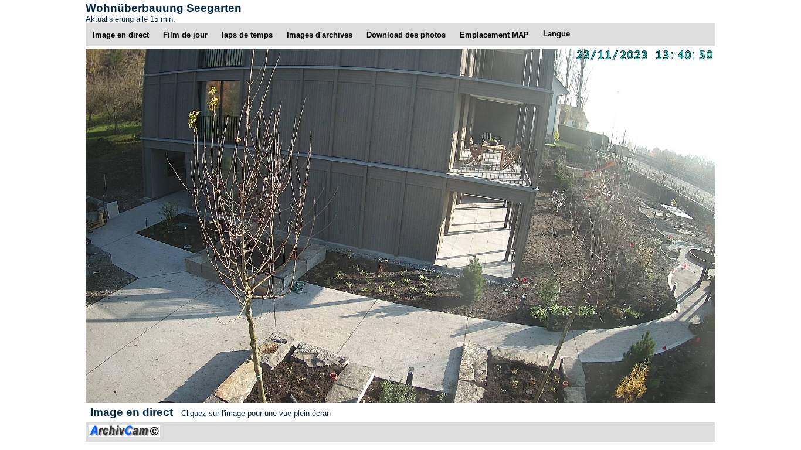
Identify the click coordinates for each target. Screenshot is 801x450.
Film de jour (185, 34)
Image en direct (121, 34)
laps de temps (247, 34)
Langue (556, 33)
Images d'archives (319, 34)
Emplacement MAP (494, 34)
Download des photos (406, 34)
